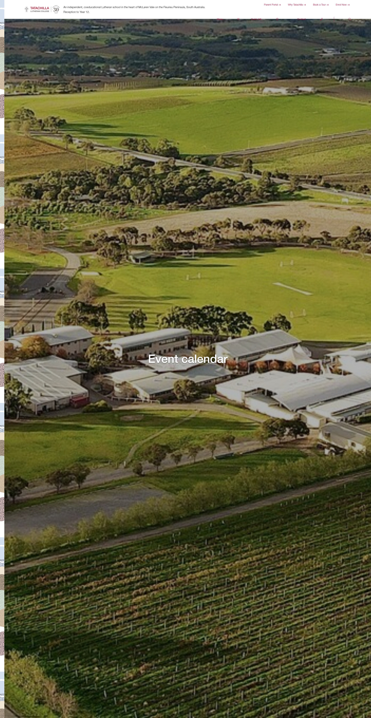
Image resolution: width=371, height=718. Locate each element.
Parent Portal (271, 4)
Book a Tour (319, 4)
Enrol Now (341, 4)
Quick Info (256, 19)
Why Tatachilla (295, 4)
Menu (220, 19)
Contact (301, 19)
